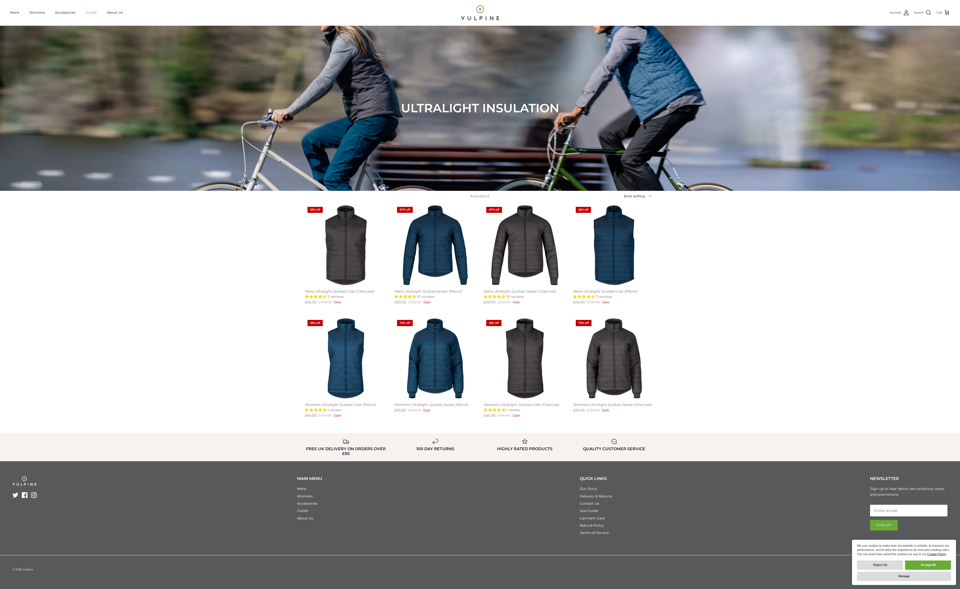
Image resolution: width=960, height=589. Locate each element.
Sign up (883, 525)
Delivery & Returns (596, 496)
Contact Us (589, 503)
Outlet (91, 12)
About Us (115, 12)
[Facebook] (25, 495)
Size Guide (589, 510)
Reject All (880, 565)
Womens (37, 12)
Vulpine (28, 569)
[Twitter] (15, 495)
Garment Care (592, 518)
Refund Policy (592, 525)
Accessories (65, 12)
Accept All (928, 565)
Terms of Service (594, 532)
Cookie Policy (936, 554)
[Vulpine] (480, 13)
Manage (904, 576)
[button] (316, 296)
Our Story (588, 488)
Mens (14, 12)
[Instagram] (34, 495)
